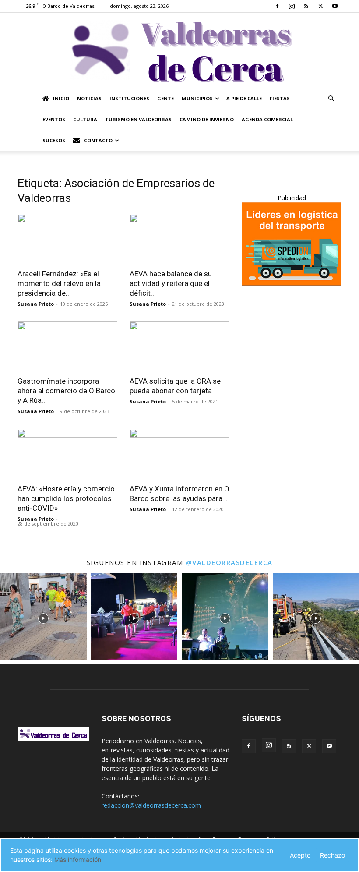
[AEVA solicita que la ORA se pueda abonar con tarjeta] (179, 346)
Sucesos (53, 140)
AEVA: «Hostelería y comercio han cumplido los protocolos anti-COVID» (66, 498)
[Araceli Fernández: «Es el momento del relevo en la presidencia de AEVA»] (67, 238)
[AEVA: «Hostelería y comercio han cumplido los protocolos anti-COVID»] (67, 453)
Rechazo (332, 855)
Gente (165, 98)
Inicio (61, 98)
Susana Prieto (36, 303)
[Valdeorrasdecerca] (179, 50)
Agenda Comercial (267, 119)
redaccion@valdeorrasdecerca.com (151, 805)
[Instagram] (291, 6)
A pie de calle (244, 98)
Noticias (89, 98)
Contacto (98, 140)
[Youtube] (334, 6)
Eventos (53, 119)
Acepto (300, 855)
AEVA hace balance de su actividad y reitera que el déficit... (171, 283)
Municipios (197, 98)
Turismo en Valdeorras (138, 119)
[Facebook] (277, 6)
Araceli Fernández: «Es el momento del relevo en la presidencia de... (59, 283)
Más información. (78, 859)
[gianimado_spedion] (291, 283)
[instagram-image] (43, 616)
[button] (330, 99)
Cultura (85, 119)
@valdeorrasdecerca (229, 562)
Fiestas (280, 98)
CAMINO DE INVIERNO (207, 119)
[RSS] (306, 6)
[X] (320, 6)
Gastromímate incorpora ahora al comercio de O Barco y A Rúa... (66, 391)
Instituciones (129, 98)
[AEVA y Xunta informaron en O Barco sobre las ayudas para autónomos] (179, 453)
